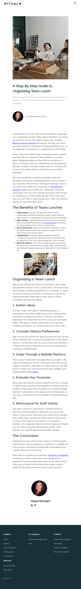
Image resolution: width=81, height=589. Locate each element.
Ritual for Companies (58, 455)
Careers (6, 543)
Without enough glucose (24, 143)
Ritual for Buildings (61, 548)
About (5, 539)
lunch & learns (51, 223)
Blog (30, 543)
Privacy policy (8, 552)
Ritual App (58, 543)
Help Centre (7, 570)
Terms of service (9, 548)
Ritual (35, 372)
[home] (13, 3)
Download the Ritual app (38, 539)
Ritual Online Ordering (62, 539)
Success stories (9, 566)
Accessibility (8, 556)
